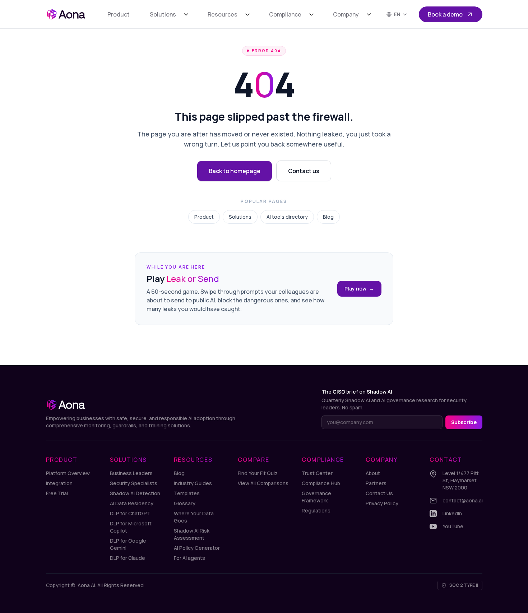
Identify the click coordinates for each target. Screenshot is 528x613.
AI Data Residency (131, 503)
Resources (222, 14)
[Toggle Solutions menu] (186, 14)
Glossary (184, 503)
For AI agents (189, 557)
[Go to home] (65, 14)
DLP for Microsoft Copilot (131, 527)
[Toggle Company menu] (369, 14)
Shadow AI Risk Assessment (191, 534)
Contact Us (379, 493)
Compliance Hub (321, 483)
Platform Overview (68, 473)
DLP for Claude (127, 557)
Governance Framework (316, 497)
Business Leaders (131, 473)
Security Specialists (133, 483)
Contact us (303, 171)
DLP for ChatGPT (130, 513)
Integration (59, 483)
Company (346, 14)
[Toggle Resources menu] (247, 14)
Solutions (163, 14)
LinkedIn (452, 513)
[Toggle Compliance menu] (311, 14)
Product (118, 14)
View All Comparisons (263, 483)
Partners (376, 483)
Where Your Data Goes (194, 517)
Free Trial (57, 493)
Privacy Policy (382, 503)
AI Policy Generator (197, 547)
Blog (328, 216)
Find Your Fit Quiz (258, 473)
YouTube (453, 526)
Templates (187, 493)
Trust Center (317, 473)
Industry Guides (193, 483)
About (373, 473)
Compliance (285, 14)
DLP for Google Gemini (128, 544)
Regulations (316, 510)
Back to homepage (234, 171)
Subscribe (464, 422)
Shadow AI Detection (135, 493)
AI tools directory (287, 216)
